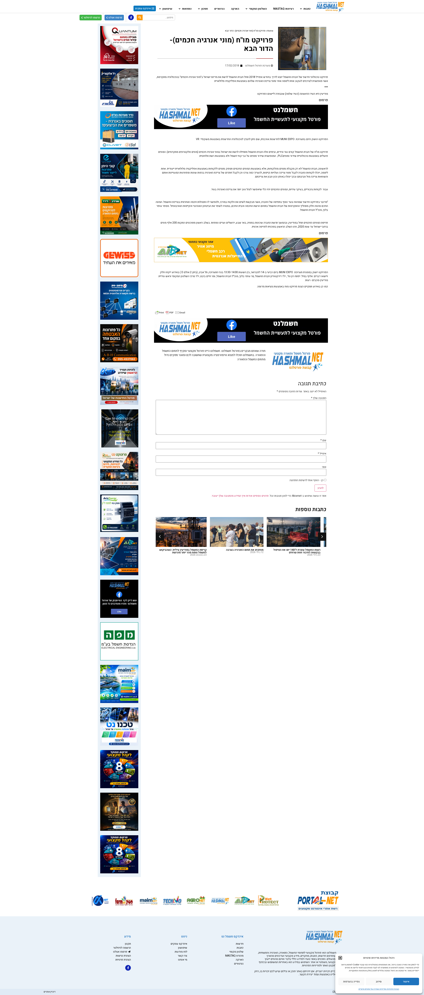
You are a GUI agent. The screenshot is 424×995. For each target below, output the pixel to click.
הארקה (235, 9)
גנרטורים (219, 9)
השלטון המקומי (258, 9)
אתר (324, 467)
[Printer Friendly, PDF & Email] (170, 312)
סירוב (379, 981)
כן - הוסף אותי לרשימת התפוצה (307, 480)
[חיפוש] (140, 17)
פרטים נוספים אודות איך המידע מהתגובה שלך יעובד (240, 496)
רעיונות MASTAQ (283, 9)
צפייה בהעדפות (351, 981)
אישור (406, 981)
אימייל (322, 453)
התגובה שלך (318, 398)
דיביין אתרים (49, 992)
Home (270, 30)
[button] (340, 958)
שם (323, 440)
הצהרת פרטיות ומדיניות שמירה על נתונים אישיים (379, 989)
